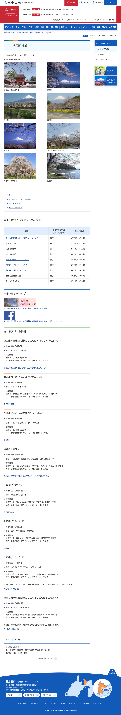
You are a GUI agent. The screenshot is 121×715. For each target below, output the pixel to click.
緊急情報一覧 (58, 19)
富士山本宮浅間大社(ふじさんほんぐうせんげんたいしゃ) (26, 368)
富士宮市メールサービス (75, 19)
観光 (26, 32)
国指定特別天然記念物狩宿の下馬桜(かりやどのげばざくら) (27, 476)
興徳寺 (6, 548)
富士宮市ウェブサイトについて (30, 703)
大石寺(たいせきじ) (11, 589)
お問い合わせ (47, 695)
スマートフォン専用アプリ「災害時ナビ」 (100, 19)
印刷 (86, 35)
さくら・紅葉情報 (35, 32)
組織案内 (10, 695)
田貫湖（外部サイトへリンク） (17, 260)
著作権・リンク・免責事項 (80, 703)
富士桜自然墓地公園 (11, 629)
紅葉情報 (101, 54)
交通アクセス (29, 695)
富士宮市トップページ (10, 32)
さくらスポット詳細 (15, 207)
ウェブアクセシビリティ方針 (55, 703)
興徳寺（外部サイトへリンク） (17, 265)
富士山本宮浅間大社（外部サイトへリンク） (23, 238)
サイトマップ (98, 703)
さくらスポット (103, 59)
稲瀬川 (6, 440)
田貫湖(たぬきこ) (10, 512)
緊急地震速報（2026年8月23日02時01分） (58, 9)
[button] (71, 2)
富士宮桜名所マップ (15, 203)
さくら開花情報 (103, 49)
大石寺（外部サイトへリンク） (17, 270)
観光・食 (21, 32)
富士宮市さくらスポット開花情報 (20, 199)
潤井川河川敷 (9, 404)
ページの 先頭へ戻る (112, 673)
